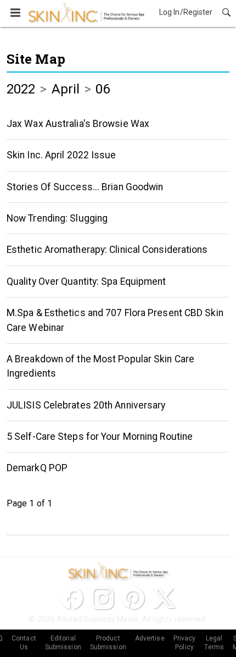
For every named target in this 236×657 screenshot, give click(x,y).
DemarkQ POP (37, 467)
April (66, 89)
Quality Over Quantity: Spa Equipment (86, 281)
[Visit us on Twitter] (164, 598)
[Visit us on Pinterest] (133, 598)
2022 (21, 89)
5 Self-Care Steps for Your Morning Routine (100, 436)
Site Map (36, 59)
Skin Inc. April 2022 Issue (61, 155)
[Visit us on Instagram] (103, 598)
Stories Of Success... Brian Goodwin (85, 186)
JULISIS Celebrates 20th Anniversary (86, 405)
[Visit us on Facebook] (72, 598)
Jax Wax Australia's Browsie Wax (78, 123)
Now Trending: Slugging (57, 218)
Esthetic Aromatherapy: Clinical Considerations (107, 249)
